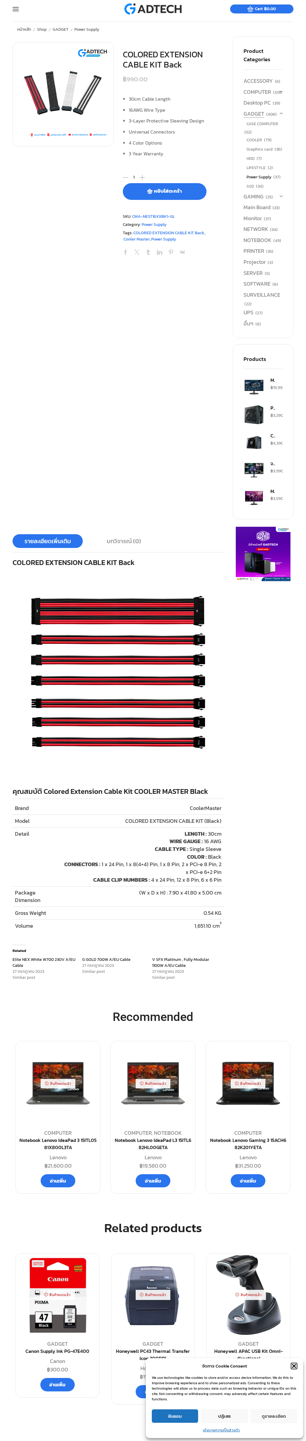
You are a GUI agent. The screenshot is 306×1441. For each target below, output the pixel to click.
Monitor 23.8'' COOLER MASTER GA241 (272, 491)
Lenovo (58, 1157)
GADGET (60, 29)
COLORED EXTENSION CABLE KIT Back (168, 233)
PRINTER (254, 251)
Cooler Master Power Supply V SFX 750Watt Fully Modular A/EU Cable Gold (272, 435)
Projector (255, 262)
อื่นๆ (248, 323)
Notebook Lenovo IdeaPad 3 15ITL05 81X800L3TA (58, 1144)
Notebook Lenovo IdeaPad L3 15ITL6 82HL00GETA (153, 1144)
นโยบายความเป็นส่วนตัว (221, 1430)
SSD (250, 186)
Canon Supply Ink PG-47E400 (57, 1351)
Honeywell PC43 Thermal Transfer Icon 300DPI (153, 1355)
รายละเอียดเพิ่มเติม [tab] (48, 541)
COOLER (254, 140)
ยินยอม (175, 1416)
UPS (248, 312)
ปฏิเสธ (224, 1416)
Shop (42, 29)
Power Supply (86, 29)
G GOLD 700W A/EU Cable (106, 959)
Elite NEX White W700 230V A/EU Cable (44, 962)
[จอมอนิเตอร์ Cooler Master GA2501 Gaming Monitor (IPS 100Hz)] (254, 470)
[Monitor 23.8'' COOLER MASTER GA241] (254, 498)
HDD (251, 158)
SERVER (253, 273)
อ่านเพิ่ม (58, 1180)
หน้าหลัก (24, 29)
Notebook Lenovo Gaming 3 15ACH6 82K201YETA (248, 1144)
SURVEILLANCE (262, 295)
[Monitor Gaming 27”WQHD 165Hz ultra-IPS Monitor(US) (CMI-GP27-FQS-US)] (254, 386)
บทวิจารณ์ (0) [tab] (124, 541)
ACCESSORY (258, 81)
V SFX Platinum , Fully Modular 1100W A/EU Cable (180, 962)
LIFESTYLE (256, 168)
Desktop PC (257, 103)
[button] (294, 1366)
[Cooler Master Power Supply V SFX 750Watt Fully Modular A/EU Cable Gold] (254, 442)
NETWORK (256, 229)
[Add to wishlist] (87, 1267)
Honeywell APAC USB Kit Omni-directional (248, 1355)
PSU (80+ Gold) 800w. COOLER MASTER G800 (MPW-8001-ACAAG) (272, 407)
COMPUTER (257, 92)
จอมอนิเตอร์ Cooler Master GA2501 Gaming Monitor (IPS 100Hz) (272, 463)
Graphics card (260, 149)
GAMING (254, 196)
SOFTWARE (257, 284)
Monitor (253, 218)
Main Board (257, 207)
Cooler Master (136, 239)
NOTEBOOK (257, 240)
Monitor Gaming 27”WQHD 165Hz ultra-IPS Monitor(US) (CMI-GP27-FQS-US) (272, 380)
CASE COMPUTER (262, 124)
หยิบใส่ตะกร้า (168, 191)
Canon (57, 1361)
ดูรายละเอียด (274, 1416)
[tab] (48, 541)
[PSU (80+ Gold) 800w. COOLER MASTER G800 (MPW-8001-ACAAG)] (254, 414)
